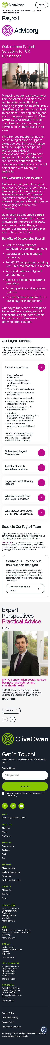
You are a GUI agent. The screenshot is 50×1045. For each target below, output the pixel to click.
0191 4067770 (8, 1001)
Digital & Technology (11, 872)
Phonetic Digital (21, 1036)
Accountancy (8, 846)
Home (4, 10)
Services (6, 12)
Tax (3, 858)
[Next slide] (13, 719)
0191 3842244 (8, 957)
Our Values (6, 836)
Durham (6, 944)
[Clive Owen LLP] (13, 5)
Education (6, 876)
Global (4, 832)
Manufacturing (8, 868)
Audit (4, 854)
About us (6, 828)
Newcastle (8, 985)
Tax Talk (5, 894)
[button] (44, 1029)
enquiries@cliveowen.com (13, 817)
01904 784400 (8, 938)
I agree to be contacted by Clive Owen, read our (25, 794)
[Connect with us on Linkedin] (13, 806)
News (4, 898)
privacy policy (11, 795)
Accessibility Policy (10, 1017)
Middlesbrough (10, 963)
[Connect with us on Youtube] (21, 806)
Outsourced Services (29, 10)
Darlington (8, 905)
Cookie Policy (8, 1013)
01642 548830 (8, 979)
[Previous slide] (5, 719)
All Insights (6, 890)
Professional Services (11, 880)
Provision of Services (11, 1026)
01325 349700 (8, 921)
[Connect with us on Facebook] (5, 806)
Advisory (13, 10)
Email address (8, 768)
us (7, 542)
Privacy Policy (8, 1022)
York (4, 927)
